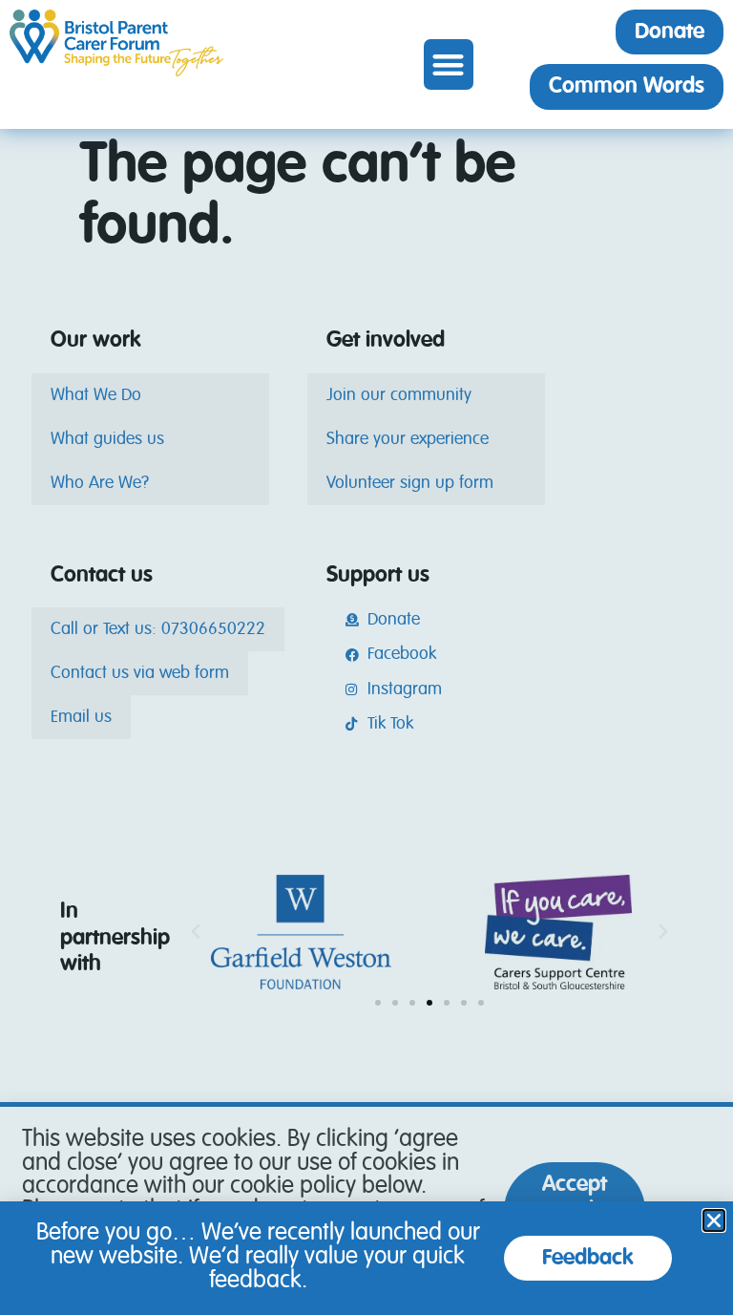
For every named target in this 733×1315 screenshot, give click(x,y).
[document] (366, 657)
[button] (449, 64)
